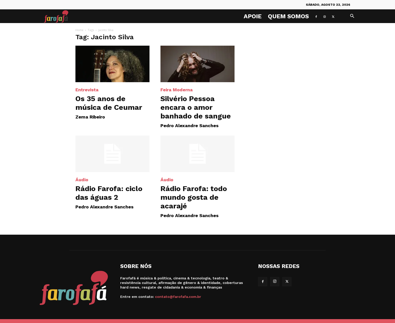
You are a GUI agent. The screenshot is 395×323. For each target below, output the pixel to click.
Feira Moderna (176, 89)
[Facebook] (316, 16)
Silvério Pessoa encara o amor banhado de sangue (195, 107)
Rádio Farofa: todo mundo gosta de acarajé (193, 197)
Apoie (253, 16)
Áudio (81, 179)
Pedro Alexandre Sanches (189, 125)
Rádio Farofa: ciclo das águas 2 (108, 193)
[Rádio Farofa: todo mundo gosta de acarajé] (197, 154)
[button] (352, 16)
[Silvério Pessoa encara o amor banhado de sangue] (197, 64)
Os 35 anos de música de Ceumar (108, 103)
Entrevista (87, 89)
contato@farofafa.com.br (178, 296)
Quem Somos (288, 16)
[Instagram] (324, 16)
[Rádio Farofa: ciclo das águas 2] (112, 154)
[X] (333, 16)
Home (79, 30)
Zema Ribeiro (90, 117)
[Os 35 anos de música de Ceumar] (112, 64)
